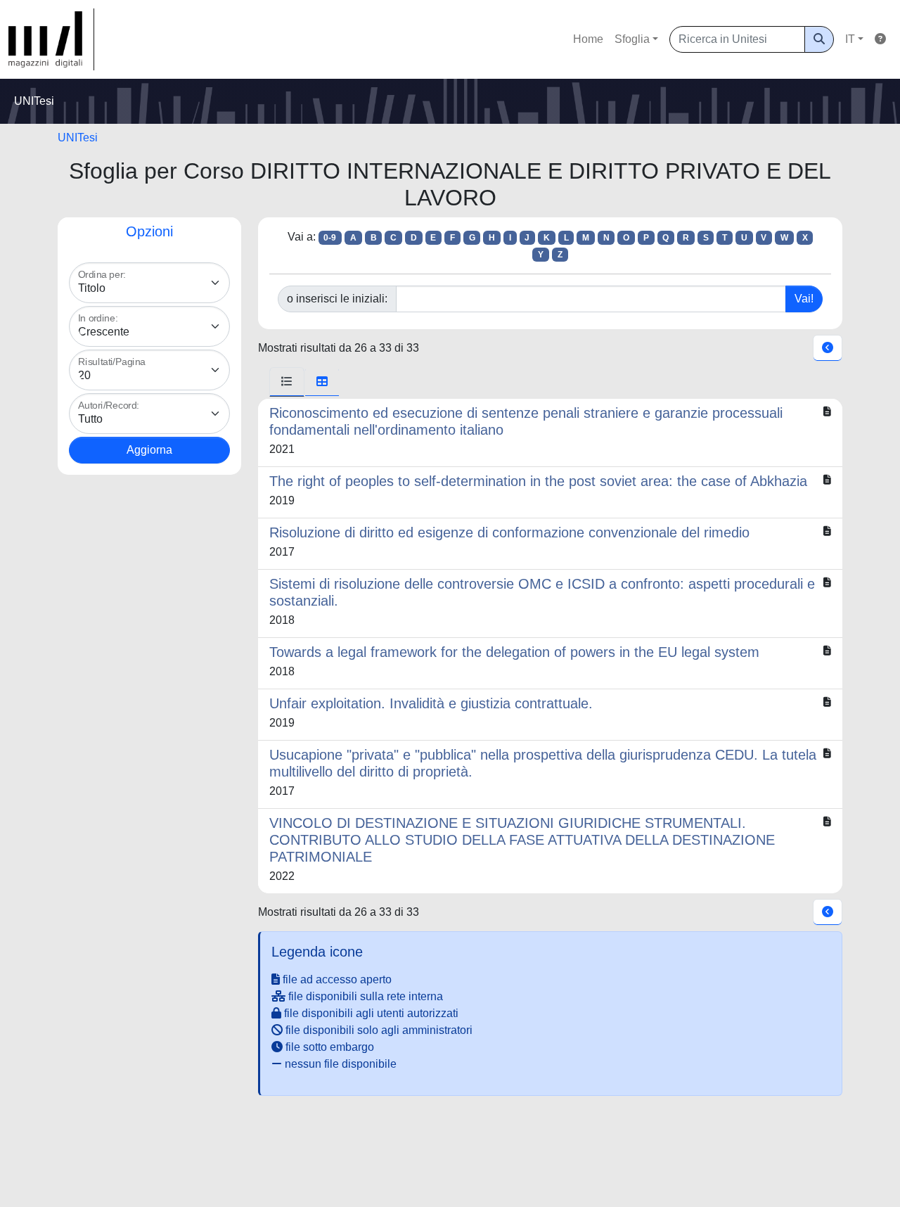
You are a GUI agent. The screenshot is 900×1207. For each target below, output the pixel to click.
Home (588, 39)
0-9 (329, 238)
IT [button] (850, 39)
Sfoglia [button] (632, 39)
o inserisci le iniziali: (337, 299)
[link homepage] (51, 39)
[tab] (286, 382)
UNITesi (78, 137)
